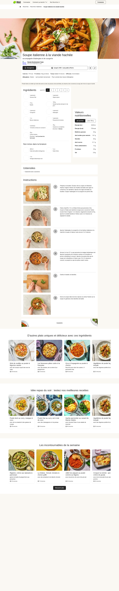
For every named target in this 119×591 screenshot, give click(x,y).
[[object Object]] (90, 68)
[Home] (20, 7)
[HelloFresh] (17, 2)
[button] (48, 90)
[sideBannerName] (85, 96)
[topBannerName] (59, 13)
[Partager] (94, 68)
